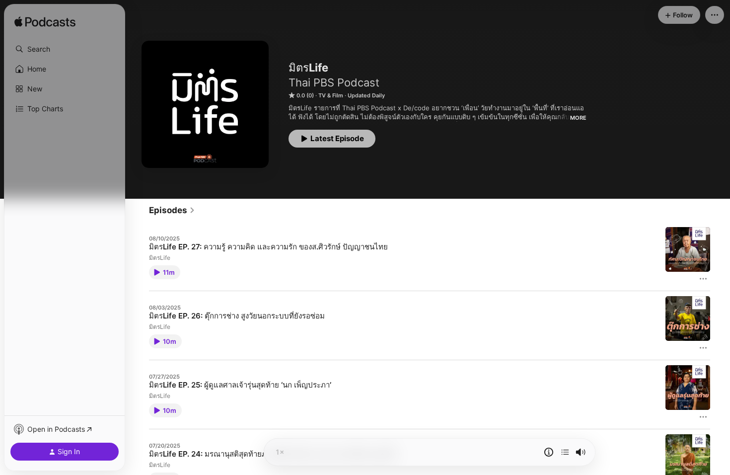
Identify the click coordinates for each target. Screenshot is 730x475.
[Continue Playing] (565, 452)
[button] (64, 49)
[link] (172, 210)
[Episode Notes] (549, 452)
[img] (44, 22)
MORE (578, 117)
